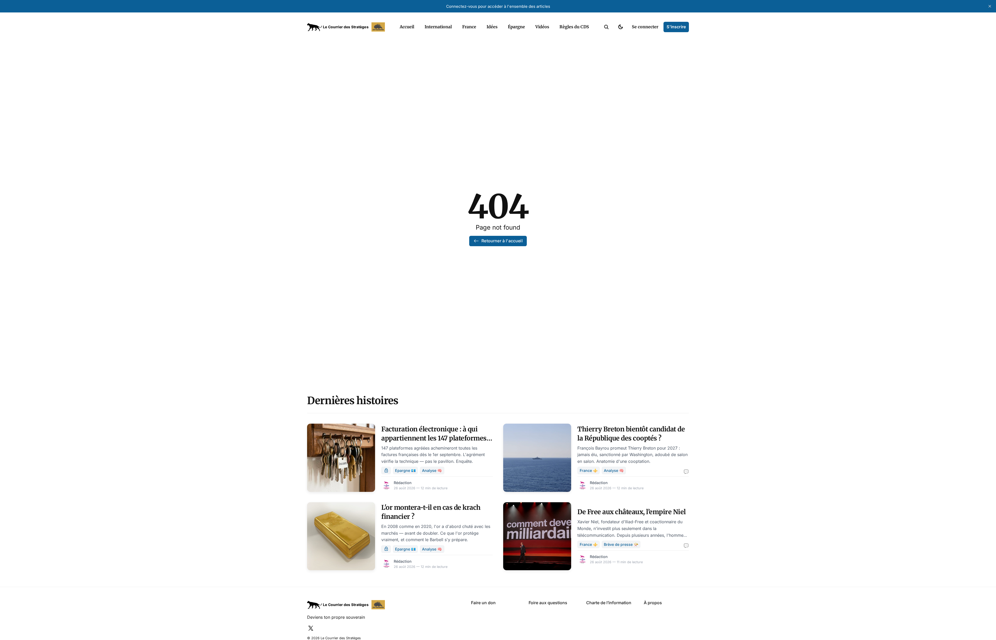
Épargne (516, 26)
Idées (492, 26)
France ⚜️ (589, 470)
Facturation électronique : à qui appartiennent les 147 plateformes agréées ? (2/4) (434, 438)
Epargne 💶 (405, 470)
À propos (653, 602)
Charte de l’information (608, 602)
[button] (606, 27)
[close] (990, 6)
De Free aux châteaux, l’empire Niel (631, 512)
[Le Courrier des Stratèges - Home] (347, 27)
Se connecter (645, 26)
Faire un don (483, 602)
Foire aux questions (548, 602)
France (469, 26)
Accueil (407, 26)
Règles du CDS (574, 26)
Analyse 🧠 (432, 470)
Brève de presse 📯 (621, 544)
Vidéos (542, 26)
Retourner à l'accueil (501, 240)
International (438, 26)
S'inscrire (676, 26)
